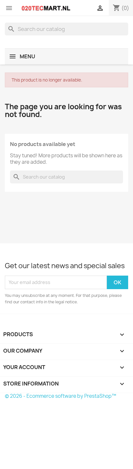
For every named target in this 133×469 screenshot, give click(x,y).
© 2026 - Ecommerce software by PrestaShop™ (60, 396)
